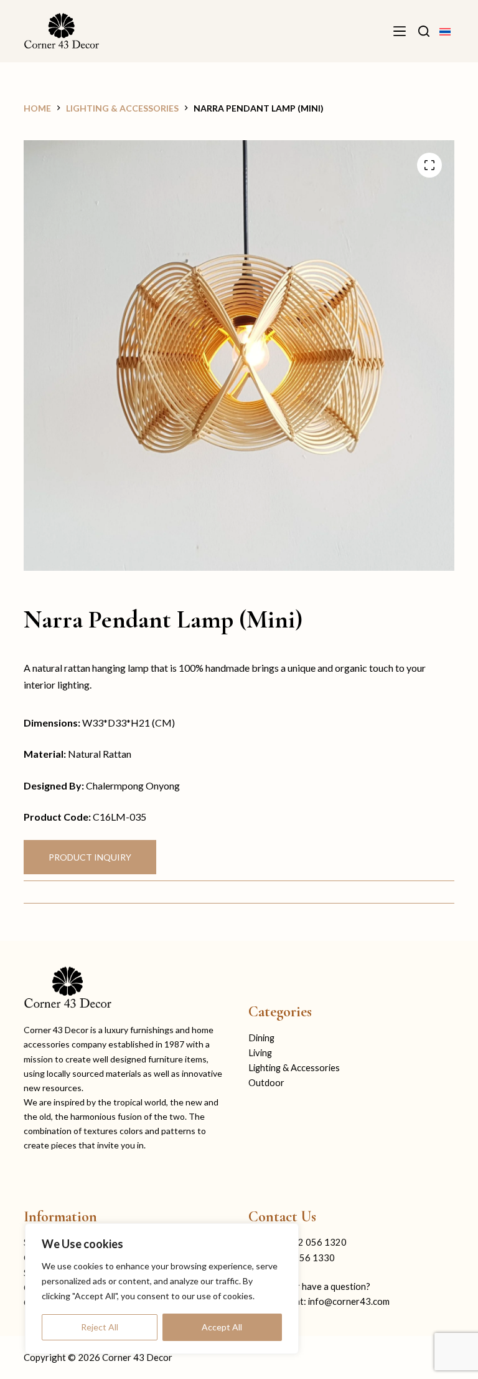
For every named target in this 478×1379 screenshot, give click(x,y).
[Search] (423, 31)
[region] (162, 1288)
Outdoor (266, 1082)
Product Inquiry (90, 857)
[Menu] (399, 31)
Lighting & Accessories (294, 1067)
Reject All (99, 1327)
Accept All (222, 1327)
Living (260, 1052)
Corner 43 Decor (137, 1357)
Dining (261, 1038)
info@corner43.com (349, 1301)
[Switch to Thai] (445, 31)
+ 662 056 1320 (313, 1242)
